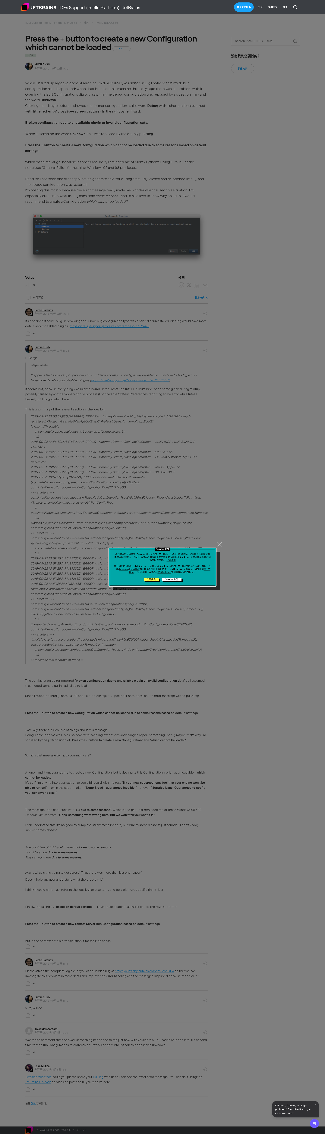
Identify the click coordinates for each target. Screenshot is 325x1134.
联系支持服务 (244, 7)
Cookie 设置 (171, 579)
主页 (38, 7)
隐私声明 (123, 569)
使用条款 (135, 569)
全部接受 (151, 579)
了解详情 (171, 560)
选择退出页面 (164, 572)
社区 (260, 7)
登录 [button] (285, 7)
